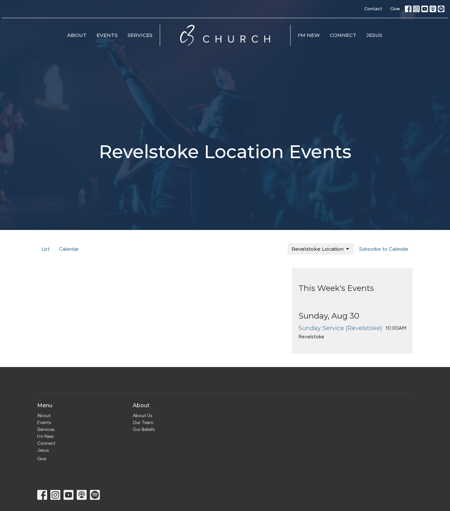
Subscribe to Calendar (383, 249)
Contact (373, 8)
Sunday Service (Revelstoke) (340, 328)
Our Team (143, 422)
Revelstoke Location (318, 249)
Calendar (69, 249)
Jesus (374, 35)
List (46, 249)
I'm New (309, 35)
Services (140, 35)
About (77, 35)
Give (395, 8)
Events (107, 35)
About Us (143, 415)
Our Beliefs (144, 429)
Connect (343, 35)
